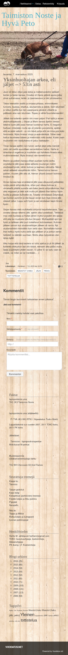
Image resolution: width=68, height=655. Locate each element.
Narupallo (13, 505)
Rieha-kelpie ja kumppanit (21, 517)
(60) (17, 578)
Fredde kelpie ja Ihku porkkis (23, 499)
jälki (38, 271)
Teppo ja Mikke (16, 513)
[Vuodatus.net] (14, 647)
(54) (17, 571)
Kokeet (19, 610)
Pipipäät (13, 502)
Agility (11, 610)
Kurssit (25, 610)
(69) (17, 596)
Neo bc (12, 510)
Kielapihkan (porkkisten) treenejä (24, 496)
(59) (17, 568)
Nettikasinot (26, 3)
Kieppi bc (13, 481)
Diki (15, 610)
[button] (33, 3)
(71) (17, 582)
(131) (18, 589)
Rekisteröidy (48, 3)
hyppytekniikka (39, 615)
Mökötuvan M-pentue (19, 444)
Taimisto (13, 484)
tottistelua (13, 276)
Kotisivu (31, 339)
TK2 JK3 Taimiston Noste (21, 402)
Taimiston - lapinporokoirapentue (26, 441)
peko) (47, 271)
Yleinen (27, 614)
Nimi (9, 318)
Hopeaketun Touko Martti (46, 419)
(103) (18, 585)
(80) (17, 564)
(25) (17, 561)
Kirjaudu (61, 3)
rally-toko (17, 621)
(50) (17, 575)
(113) (18, 592)
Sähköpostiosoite (23, 329)
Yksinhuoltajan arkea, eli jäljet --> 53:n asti (29, 82)
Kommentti (11, 349)
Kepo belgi (14, 493)
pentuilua (11, 621)
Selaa (38, 3)
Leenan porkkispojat (18, 520)
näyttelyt (50, 615)
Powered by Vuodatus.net (52, 651)
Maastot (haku (25, 271)
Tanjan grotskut (16, 489)
